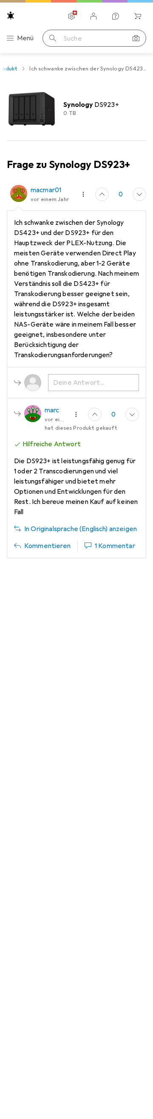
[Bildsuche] (136, 38)
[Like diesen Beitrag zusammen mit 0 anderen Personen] (102, 194)
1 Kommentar (115, 546)
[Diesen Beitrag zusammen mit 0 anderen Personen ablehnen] (139, 194)
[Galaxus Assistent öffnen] (115, 16)
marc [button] (52, 410)
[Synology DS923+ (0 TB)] (76, 108)
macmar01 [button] (46, 190)
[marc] (44, 414)
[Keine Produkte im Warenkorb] (137, 16)
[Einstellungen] (71, 16)
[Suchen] (52, 38)
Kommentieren (47, 546)
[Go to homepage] (10, 15)
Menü (25, 38)
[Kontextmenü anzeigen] (83, 194)
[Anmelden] (93, 16)
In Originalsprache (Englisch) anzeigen (80, 529)
